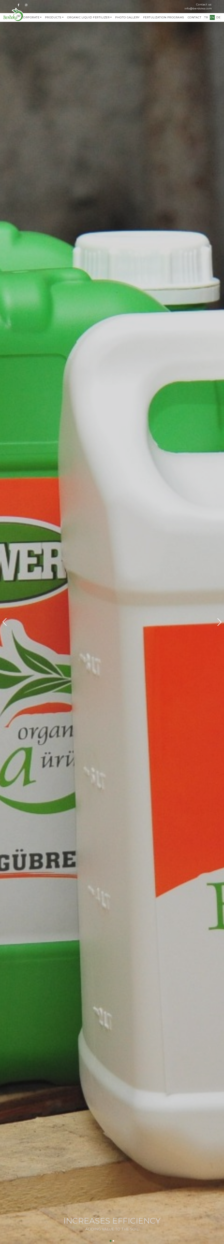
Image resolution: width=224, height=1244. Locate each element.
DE (218, 17)
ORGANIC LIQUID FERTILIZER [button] (88, 17)
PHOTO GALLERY (127, 17)
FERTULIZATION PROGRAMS (163, 17)
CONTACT (194, 17)
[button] (4, 622)
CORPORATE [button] (31, 17)
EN (212, 17)
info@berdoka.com (198, 8)
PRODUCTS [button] (53, 17)
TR (206, 17)
